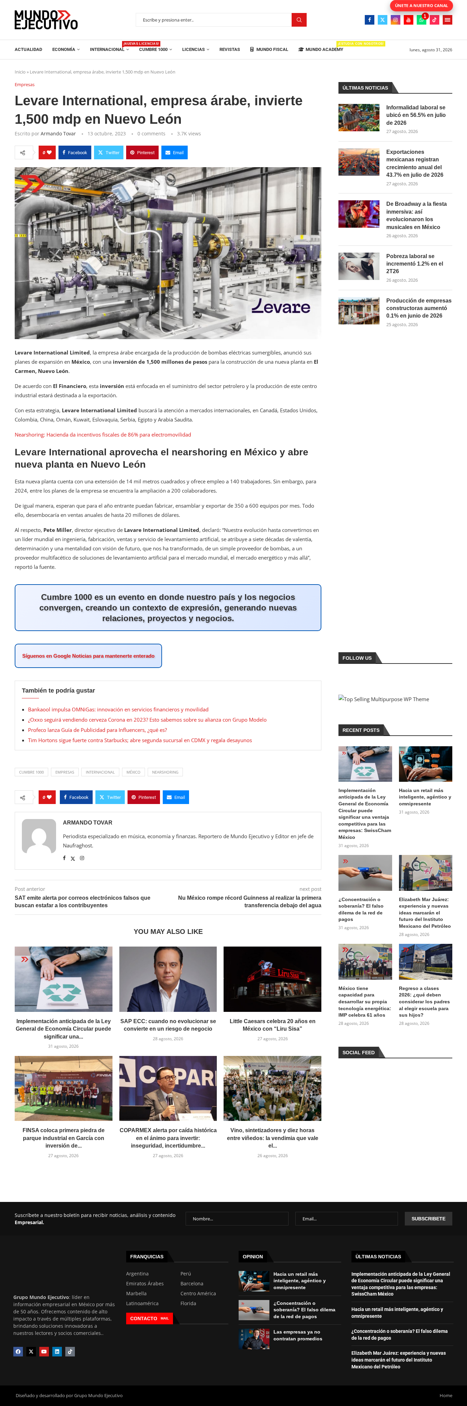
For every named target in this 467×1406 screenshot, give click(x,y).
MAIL (165, 1318)
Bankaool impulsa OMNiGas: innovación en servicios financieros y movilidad (118, 709)
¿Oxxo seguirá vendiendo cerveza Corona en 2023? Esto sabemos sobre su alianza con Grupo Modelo (147, 719)
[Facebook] (369, 20)
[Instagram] (395, 20)
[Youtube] (408, 20)
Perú (186, 1273)
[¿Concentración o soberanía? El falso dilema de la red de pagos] (365, 873)
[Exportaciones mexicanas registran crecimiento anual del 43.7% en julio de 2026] (358, 162)
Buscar (299, 20)
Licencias (193, 49)
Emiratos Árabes (145, 1283)
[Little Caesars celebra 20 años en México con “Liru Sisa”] (272, 979)
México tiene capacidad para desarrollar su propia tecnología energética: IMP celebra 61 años (364, 1002)
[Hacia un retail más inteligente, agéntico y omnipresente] (425, 764)
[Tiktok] (434, 20)
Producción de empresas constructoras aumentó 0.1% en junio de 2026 (419, 308)
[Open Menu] (447, 20)
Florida (188, 1303)
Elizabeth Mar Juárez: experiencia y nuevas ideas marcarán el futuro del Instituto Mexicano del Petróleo (425, 913)
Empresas (64, 772)
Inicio (20, 72)
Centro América (198, 1293)
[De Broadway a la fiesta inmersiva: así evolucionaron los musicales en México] (358, 214)
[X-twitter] (31, 1351)
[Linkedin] (57, 1351)
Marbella (136, 1293)
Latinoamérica (142, 1303)
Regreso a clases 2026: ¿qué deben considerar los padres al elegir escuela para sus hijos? (424, 1002)
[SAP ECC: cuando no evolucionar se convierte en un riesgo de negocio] (168, 979)
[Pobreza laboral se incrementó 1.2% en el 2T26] (358, 266)
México (133, 772)
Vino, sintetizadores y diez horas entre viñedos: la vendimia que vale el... (272, 1138)
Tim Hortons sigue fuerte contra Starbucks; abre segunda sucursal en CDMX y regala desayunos (140, 740)
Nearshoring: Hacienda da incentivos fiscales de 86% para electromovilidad (103, 434)
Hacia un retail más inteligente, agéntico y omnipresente (425, 797)
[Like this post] (49, 152)
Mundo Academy (324, 47)
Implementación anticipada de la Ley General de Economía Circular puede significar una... (63, 1029)
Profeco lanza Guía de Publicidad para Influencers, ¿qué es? (97, 729)
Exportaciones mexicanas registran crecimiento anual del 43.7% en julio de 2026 (414, 163)
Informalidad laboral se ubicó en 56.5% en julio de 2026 (416, 115)
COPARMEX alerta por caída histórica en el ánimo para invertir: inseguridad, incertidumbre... (168, 1138)
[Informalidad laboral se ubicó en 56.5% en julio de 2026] (358, 117)
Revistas (229, 49)
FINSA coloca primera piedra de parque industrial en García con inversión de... (64, 1138)
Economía (63, 49)
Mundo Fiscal (271, 49)
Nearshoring (165, 772)
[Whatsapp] (421, 20)
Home (446, 1395)
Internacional (109, 47)
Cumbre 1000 (153, 49)
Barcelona (192, 1283)
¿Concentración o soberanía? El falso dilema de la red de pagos (361, 909)
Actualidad (28, 49)
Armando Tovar (58, 133)
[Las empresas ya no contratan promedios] (254, 1339)
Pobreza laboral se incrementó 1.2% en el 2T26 (414, 263)
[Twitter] (382, 20)
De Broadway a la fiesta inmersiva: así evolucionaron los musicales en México (416, 215)
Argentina (137, 1273)
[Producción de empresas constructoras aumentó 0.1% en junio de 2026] (358, 310)
